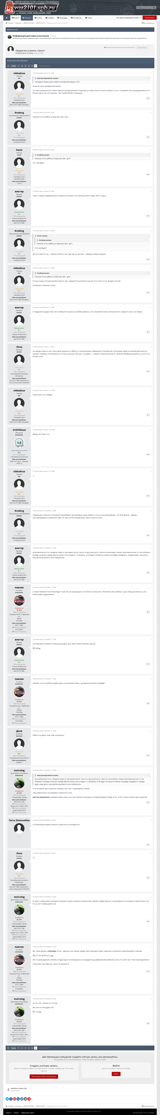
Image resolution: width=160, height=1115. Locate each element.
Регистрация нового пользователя (44, 1076)
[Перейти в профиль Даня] (19, 744)
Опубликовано (43, 73)
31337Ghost (19, 429)
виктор (19, 191)
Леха (19, 346)
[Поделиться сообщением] (150, 73)
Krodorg (30, 53)
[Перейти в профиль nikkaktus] (19, 86)
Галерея (51, 18)
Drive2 (19, 619)
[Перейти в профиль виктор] (19, 204)
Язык (8, 1113)
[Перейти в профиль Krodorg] (10, 49)
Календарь (63, 18)
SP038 (151, 1113)
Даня (19, 731)
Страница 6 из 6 (44, 66)
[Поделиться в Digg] (18, 1099)
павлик (19, 587)
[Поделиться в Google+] (14, 1099)
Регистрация (149, 18)
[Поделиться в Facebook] (11, 1099)
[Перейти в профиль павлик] (19, 600)
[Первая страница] (8, 65)
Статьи (39, 18)
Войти (116, 1074)
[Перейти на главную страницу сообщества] (6, 18)
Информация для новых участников (31, 36)
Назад (13, 66)
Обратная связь (27, 1113)
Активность (77, 18)
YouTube (19, 621)
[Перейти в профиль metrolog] (19, 783)
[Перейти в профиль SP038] (10, 37)
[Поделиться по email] (25, 1099)
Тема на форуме (20, 627)
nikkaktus (19, 73)
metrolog (19, 770)
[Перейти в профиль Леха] (19, 359)
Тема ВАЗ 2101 (141, 1113)
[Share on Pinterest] (29, 1099)
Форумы (28, 18)
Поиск (89, 18)
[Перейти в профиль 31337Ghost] (19, 442)
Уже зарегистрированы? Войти (128, 18)
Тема (16, 1113)
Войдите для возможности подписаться (120, 47)
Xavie (19, 149)
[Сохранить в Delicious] (21, 1099)
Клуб (16, 18)
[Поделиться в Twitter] (7, 1099)
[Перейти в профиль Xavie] (19, 162)
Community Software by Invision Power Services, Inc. (84, 1111)
